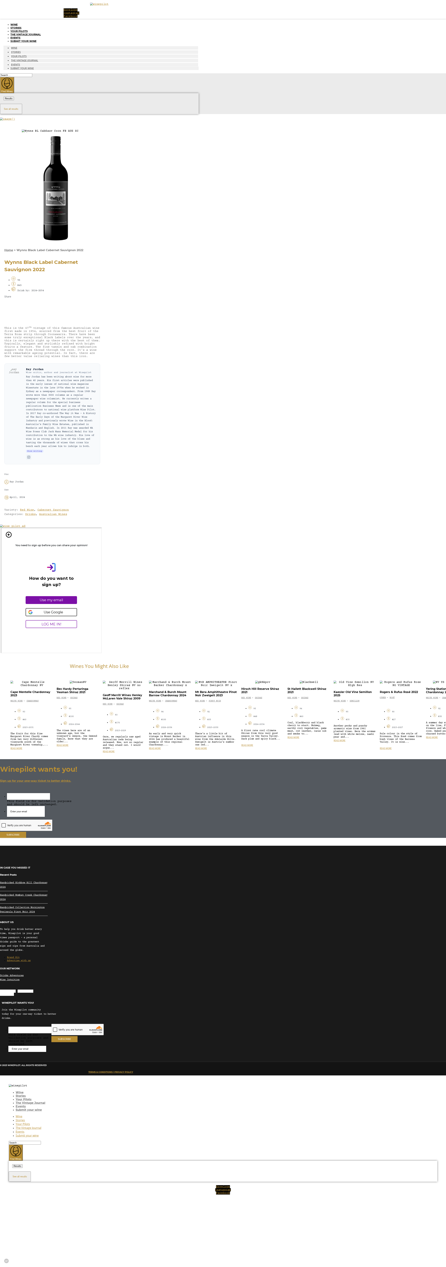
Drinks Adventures (12, 975)
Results (9, 98)
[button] (52, 305)
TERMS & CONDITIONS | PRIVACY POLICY (110, 1072)
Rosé (392, 698)
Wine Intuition (10, 979)
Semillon (354, 701)
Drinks (30, 514)
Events (15, 37)
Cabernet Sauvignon (53, 510)
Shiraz (74, 698)
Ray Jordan (34, 369)
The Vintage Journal (25, 34)
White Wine (16, 701)
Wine (14, 24)
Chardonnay (32, 701)
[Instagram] (29, 457)
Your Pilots (19, 31)
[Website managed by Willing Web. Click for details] (6, 1261)
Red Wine (27, 510)
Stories (15, 27)
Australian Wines (53, 514)
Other (383, 698)
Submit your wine (23, 41)
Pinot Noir (215, 701)
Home (8, 250)
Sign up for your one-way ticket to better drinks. (35, 780)
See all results (11, 109)
